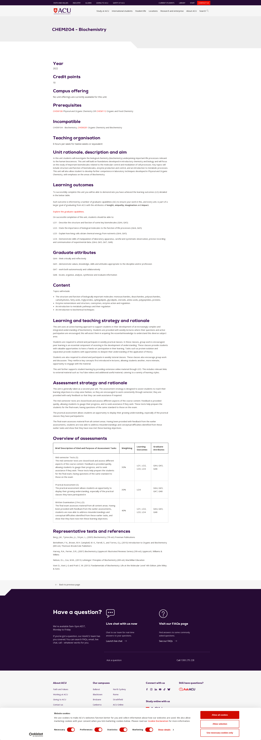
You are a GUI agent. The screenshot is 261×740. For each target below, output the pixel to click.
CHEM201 (83, 127)
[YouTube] (160, 689)
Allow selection (220, 724)
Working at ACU (60, 694)
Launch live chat (114, 641)
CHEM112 (102, 111)
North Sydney (119, 689)
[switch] (98, 729)
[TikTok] (164, 689)
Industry (77, 3)
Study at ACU (103, 11)
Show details (164, 730)
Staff (192, 3)
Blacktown (97, 694)
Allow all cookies (220, 715)
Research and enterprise (172, 11)
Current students (166, 3)
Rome (116, 694)
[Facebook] (147, 689)
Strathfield (118, 699)
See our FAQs (166, 641)
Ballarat (96, 689)
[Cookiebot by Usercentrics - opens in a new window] (36, 735)
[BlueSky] (169, 689)
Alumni (88, 3)
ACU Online (118, 704)
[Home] (62, 11)
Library (182, 3)
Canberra (97, 704)
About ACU (191, 11)
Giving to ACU (102, 3)
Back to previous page (69, 584)
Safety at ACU (119, 3)
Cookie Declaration (158, 721)
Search (202, 11)
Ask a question (114, 660)
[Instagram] (151, 689)
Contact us (204, 3)
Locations (153, 11)
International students (122, 11)
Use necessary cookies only (220, 733)
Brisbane (97, 699)
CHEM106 (58, 111)
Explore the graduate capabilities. (68, 211)
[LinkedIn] (156, 689)
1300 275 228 (187, 660)
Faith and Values (61, 3)
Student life (140, 11)
